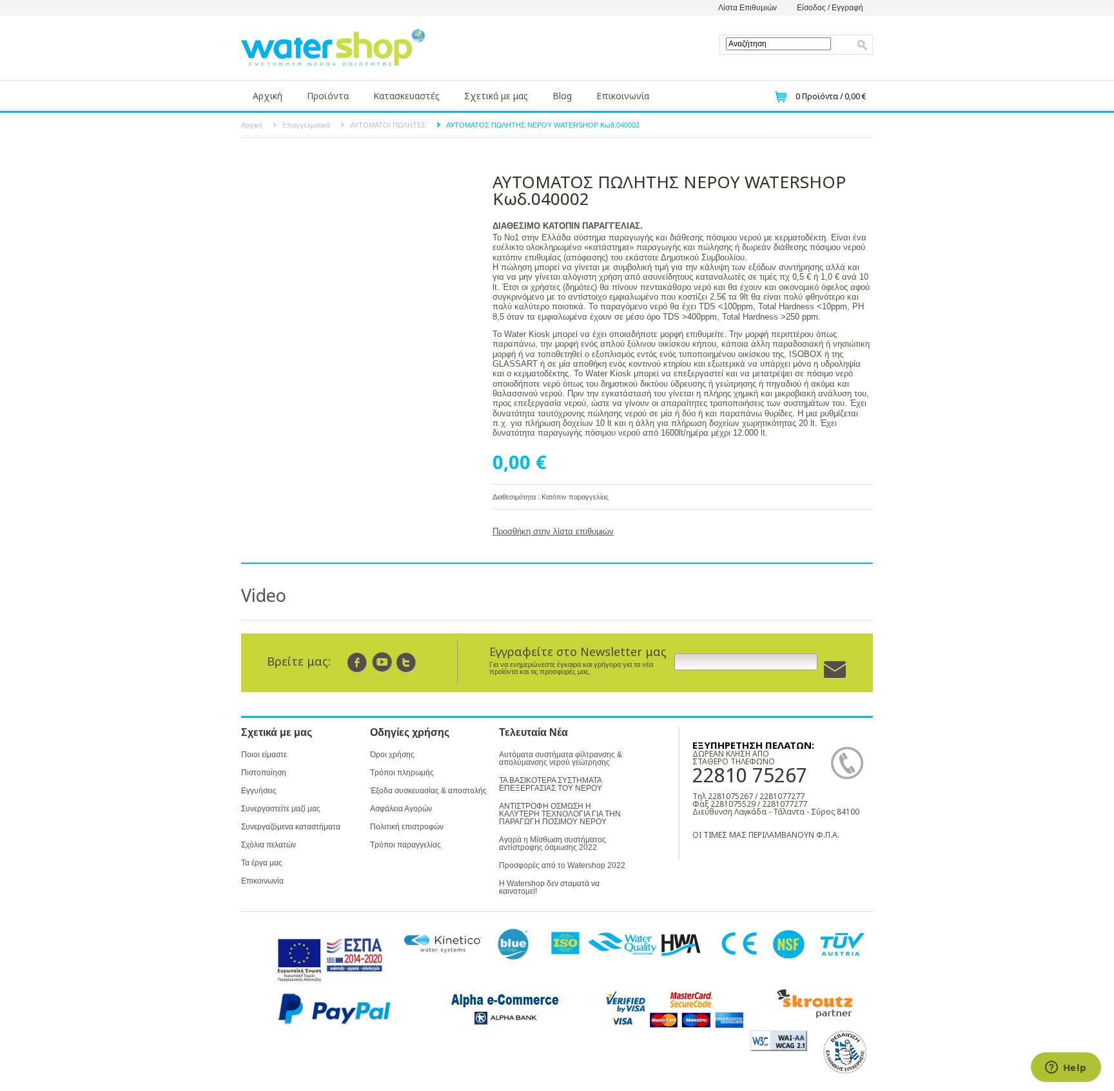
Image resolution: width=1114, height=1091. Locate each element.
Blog (562, 96)
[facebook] (357, 662)
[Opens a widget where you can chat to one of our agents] (1065, 1068)
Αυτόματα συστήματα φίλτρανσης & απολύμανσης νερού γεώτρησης (560, 758)
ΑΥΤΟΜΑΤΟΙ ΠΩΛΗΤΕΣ (388, 125)
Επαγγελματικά (306, 125)
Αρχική (267, 96)
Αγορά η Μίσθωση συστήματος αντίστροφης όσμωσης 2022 (552, 843)
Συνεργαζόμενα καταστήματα (290, 826)
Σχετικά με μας (496, 96)
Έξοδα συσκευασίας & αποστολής (428, 790)
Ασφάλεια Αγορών (401, 808)
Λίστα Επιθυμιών (747, 7)
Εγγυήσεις (259, 790)
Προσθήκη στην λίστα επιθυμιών (553, 531)
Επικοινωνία (622, 96)
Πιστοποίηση (263, 772)
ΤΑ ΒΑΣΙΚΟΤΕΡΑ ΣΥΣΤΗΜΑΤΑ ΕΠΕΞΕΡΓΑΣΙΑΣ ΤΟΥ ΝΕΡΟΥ (550, 784)
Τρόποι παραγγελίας (405, 844)
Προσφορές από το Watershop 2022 (562, 865)
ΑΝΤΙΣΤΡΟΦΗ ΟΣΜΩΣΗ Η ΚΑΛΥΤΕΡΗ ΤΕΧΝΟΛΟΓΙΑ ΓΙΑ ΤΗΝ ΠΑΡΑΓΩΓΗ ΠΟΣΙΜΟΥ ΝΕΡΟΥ (560, 814)
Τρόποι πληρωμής (402, 772)
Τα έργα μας (261, 862)
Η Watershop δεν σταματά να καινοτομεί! (549, 887)
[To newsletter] (835, 670)
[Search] (862, 45)
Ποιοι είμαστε (264, 754)
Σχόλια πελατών (268, 844)
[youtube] (382, 662)
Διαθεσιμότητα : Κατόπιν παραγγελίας (551, 497)
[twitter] (406, 662)
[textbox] (778, 43)
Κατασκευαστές (406, 96)
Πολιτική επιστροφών (407, 826)
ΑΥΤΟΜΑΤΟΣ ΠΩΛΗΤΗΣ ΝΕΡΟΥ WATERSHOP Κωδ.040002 (543, 125)
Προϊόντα (328, 96)
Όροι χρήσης (392, 754)
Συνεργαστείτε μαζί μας (280, 808)
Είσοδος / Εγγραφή (830, 7)
